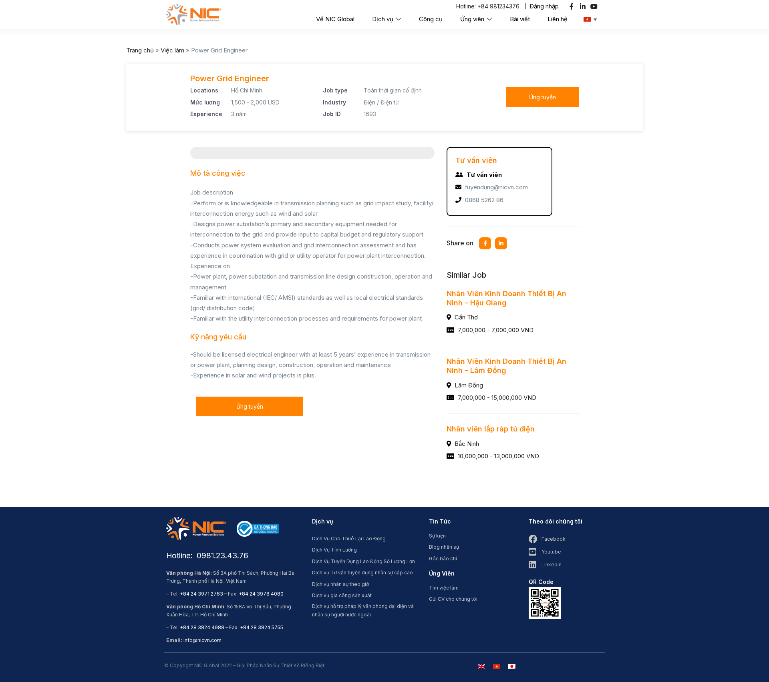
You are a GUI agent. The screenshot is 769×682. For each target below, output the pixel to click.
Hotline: (466, 6)
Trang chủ (140, 50)
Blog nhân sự (444, 547)
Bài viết (520, 19)
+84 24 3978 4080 (261, 594)
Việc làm (172, 50)
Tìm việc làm (444, 588)
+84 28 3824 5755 (261, 627)
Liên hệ (558, 19)
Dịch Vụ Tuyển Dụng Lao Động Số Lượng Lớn (363, 561)
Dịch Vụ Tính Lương (334, 550)
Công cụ (431, 19)
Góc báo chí (443, 559)
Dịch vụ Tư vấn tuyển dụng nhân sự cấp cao (362, 573)
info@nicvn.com (202, 640)
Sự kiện (437, 536)
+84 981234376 (498, 6)
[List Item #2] (584, 6)
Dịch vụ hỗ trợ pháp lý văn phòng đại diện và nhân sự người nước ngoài (363, 610)
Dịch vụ (383, 19)
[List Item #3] (595, 6)
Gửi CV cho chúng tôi (453, 599)
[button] (544, 6)
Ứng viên (473, 19)
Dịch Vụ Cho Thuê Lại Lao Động (349, 539)
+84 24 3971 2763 (201, 594)
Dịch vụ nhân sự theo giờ (340, 584)
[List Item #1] (573, 6)
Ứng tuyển (542, 97)
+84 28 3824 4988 (202, 627)
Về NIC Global (335, 19)
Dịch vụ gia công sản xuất (342, 595)
